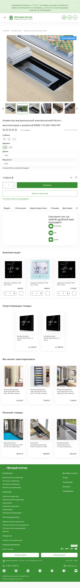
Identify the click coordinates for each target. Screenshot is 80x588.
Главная (5, 30)
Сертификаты (68, 491)
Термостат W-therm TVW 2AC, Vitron (39, 284)
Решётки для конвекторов (11, 487)
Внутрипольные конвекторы (35, 30)
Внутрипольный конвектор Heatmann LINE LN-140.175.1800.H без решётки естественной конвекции (13, 446)
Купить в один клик (40, 193)
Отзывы (55, 208)
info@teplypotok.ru (72, 566)
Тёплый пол (7, 536)
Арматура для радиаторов (11, 513)
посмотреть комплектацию (15, 168)
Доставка (67, 208)
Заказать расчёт (59, 555)
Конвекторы (16, 30)
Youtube (57, 226)
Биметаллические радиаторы (13, 500)
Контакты (66, 486)
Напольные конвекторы (11, 484)
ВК (55, 232)
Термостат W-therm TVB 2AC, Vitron (12, 284)
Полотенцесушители (10, 517)
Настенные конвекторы (10, 481)
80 (4, 139)
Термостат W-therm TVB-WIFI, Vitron (66, 284)
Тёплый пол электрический (12, 540)
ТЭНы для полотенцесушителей (13, 528)
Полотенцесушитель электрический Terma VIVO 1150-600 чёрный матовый (38, 392)
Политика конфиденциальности (12, 579)
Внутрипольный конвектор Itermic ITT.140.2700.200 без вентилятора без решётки (66, 446)
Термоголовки (7, 510)
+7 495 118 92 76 (12, 566)
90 (9, 139)
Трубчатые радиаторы (10, 496)
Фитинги (5, 531)
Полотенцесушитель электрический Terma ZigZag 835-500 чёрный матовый (65, 392)
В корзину (47, 185)
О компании (67, 482)
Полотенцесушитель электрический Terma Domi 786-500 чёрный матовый (12, 392)
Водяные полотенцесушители (13, 522)
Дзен (56, 239)
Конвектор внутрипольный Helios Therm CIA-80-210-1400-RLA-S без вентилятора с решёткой (39, 446)
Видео (7, 208)
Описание (20, 208)
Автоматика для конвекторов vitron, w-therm (25, 338)
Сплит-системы (8, 549)
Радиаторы (6, 492)
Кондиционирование (11, 545)
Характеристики (38, 208)
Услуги (65, 477)
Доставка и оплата (70, 473)
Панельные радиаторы (10, 506)
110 (14, 139)
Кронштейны (7, 503)
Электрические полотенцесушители (15, 525)
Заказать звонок (21, 555)
